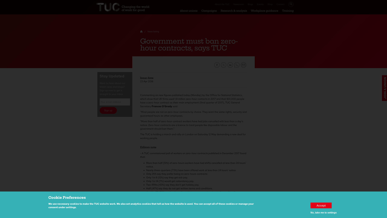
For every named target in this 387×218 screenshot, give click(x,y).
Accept (321, 205)
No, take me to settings (324, 212)
